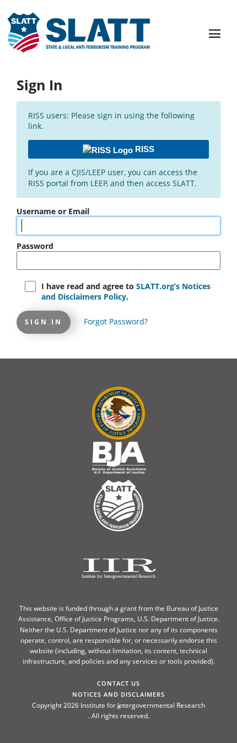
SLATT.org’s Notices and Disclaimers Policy (126, 291)
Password (35, 246)
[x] (182, 16)
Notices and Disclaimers (118, 694)
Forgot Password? (116, 321)
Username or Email (53, 211)
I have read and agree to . (126, 291)
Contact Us (118, 683)
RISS (143, 149)
